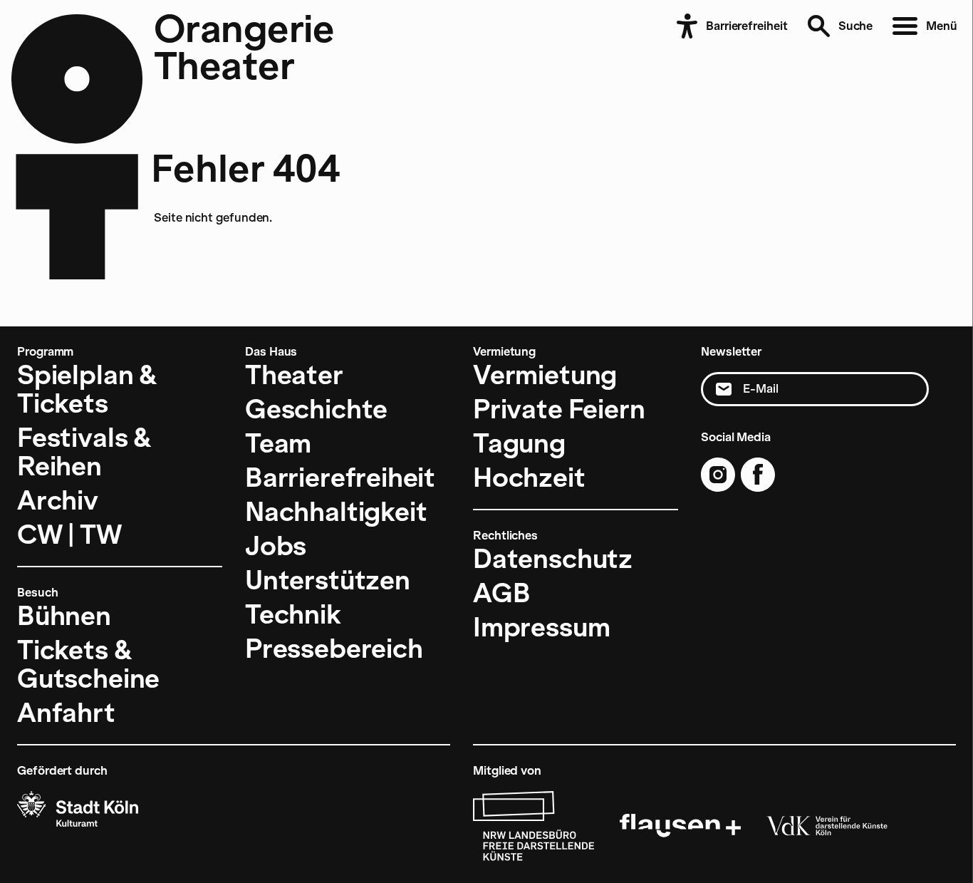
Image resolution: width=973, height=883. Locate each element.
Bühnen (64, 615)
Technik (293, 614)
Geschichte (316, 409)
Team (278, 443)
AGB (501, 593)
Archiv (57, 500)
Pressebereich (334, 648)
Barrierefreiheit (340, 477)
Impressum (541, 627)
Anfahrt (66, 712)
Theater (294, 375)
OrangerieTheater (244, 47)
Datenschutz (553, 558)
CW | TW (69, 534)
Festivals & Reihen (84, 451)
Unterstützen (327, 580)
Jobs (275, 546)
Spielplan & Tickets (87, 389)
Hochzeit (529, 477)
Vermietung (545, 375)
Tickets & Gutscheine (88, 664)
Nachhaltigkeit (336, 511)
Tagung (519, 443)
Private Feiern (559, 409)
